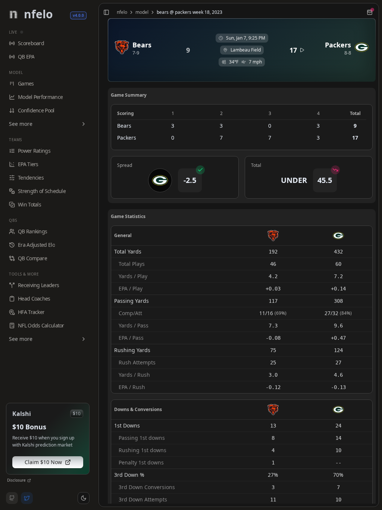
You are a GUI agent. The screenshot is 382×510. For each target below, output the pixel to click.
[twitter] (27, 498)
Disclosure (16, 480)
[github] (12, 498)
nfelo (122, 12)
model (141, 12)
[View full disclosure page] (29, 480)
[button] (84, 498)
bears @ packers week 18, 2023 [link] (189, 12)
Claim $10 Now (43, 462)
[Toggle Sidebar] (95, 255)
